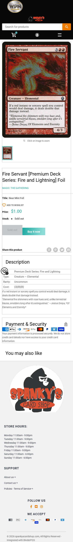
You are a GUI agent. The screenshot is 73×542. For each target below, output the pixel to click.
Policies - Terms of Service (17, 488)
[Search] (66, 26)
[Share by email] (68, 249)
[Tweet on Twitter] (62, 249)
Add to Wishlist (15, 205)
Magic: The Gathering (15, 188)
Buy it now (34, 231)
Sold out (12, 230)
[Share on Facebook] (49, 249)
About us (9, 477)
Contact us (10, 483)
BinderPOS (29, 540)
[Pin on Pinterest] (55, 249)
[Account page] (37, 35)
